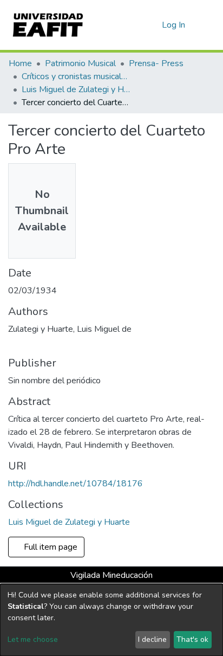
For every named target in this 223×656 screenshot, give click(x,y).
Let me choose (33, 639)
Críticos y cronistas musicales (76, 76)
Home (20, 63)
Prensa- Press (156, 63)
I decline (152, 639)
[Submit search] (136, 24)
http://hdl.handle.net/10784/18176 (75, 484)
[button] (152, 24)
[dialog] (111, 620)
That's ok (192, 639)
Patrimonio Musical (80, 63)
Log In (174, 25)
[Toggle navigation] (208, 25)
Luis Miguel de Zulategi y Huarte (76, 89)
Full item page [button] (52, 547)
